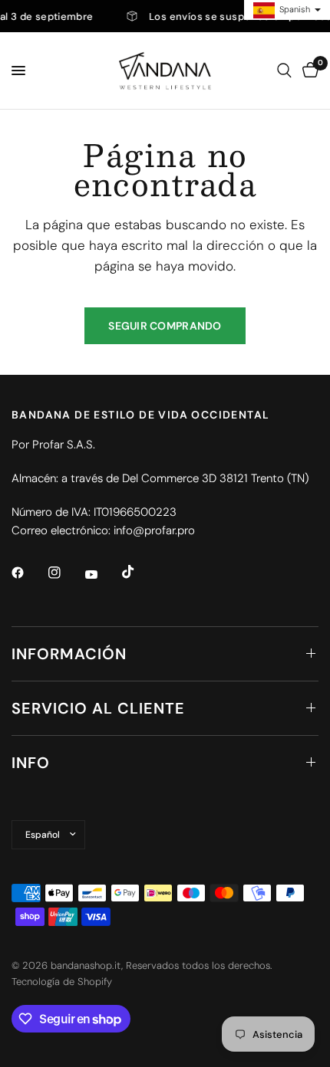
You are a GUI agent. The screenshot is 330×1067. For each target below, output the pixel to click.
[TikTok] (139, 572)
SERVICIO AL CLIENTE (98, 708)
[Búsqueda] (284, 70)
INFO (31, 763)
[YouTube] (102, 575)
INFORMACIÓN (69, 654)
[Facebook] (28, 572)
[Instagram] (65, 572)
